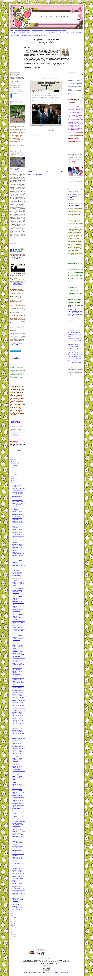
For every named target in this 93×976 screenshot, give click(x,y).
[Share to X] (50, 130)
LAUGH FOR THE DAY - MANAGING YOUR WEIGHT (18, 820)
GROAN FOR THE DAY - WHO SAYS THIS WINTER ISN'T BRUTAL (18, 537)
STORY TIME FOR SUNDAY (18, 736)
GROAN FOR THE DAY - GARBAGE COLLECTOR (17, 907)
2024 (12, 459)
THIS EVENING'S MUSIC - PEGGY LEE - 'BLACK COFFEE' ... (17, 485)
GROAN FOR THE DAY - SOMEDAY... (17, 579)
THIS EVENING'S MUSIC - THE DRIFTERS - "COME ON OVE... (18, 702)
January (14, 482)
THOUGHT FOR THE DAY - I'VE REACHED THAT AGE (18, 512)
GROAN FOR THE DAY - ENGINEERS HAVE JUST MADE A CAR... (17, 639)
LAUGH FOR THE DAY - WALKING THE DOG (17, 626)
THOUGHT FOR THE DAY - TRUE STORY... (17, 767)
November (14, 463)
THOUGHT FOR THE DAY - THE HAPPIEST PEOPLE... (18, 572)
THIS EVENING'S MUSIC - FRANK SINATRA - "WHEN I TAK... (18, 683)
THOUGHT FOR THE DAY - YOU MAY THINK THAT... (18, 530)
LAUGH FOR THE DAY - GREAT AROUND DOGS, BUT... (17, 863)
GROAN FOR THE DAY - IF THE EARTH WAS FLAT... (18, 773)
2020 (12, 919)
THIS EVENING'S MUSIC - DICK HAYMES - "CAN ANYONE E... (17, 720)
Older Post (63, 171)
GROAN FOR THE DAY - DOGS (18, 831)
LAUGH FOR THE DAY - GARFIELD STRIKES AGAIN (18, 587)
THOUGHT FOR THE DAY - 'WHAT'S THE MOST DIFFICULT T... (17, 847)
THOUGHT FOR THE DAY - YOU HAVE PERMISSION (17, 884)
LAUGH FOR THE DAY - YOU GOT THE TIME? (18, 763)
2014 (12, 931)
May (13, 474)
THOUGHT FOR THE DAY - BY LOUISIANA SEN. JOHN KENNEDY (18, 630)
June (13, 472)
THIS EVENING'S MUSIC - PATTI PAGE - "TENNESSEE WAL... (18, 665)
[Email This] (48, 130)
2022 (12, 915)
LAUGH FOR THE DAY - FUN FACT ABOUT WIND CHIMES (18, 843)
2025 (12, 457)
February (14, 480)
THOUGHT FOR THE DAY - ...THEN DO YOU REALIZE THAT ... (18, 805)
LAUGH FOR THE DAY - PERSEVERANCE (17, 526)
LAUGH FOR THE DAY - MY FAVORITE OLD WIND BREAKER (18, 687)
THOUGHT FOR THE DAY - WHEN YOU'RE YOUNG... (18, 691)
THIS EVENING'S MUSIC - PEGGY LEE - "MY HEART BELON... (18, 838)
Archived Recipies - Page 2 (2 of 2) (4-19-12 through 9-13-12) (49, 32)
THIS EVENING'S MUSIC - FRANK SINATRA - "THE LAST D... (17, 859)
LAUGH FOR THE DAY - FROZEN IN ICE (17, 668)
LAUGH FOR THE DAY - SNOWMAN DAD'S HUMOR (18, 650)
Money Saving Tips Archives (37, 30)
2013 (12, 932)
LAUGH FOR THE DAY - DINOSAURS (17, 880)
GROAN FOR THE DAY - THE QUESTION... (18, 812)
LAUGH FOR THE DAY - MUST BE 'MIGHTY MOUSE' (18, 489)
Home (12, 30)
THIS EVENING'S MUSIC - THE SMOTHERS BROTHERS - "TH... (18, 797)
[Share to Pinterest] (53, 130)
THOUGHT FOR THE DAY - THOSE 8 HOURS (17, 610)
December (14, 461)
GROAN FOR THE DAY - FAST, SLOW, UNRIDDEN (18, 734)
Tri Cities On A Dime (54, 16)
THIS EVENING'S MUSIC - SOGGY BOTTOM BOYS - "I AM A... (18, 647)
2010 (12, 938)
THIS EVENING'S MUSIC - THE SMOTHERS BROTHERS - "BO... (18, 740)
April (13, 476)
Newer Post (30, 171)
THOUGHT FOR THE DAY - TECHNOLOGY (17, 556)
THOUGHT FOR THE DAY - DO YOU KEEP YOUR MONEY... (18, 709)
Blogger (19, 450)
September (14, 467)
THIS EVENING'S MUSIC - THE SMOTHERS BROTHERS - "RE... (18, 622)
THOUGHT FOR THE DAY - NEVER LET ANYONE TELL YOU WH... (18, 786)
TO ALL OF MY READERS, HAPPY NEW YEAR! (17, 910)
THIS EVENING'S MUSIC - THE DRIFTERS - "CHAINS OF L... (18, 566)
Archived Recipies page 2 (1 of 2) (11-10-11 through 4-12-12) (23, 32)
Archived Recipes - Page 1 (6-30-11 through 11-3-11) (55, 30)
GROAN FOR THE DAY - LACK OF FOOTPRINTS (18, 890)
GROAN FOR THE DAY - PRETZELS (17, 518)
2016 (12, 927)
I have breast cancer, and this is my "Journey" (37, 35)
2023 (12, 913)
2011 (12, 936)
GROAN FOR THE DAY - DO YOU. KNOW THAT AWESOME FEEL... (17, 755)
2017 (12, 925)
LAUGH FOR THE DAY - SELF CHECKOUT (18, 801)
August (14, 469)
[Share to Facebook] (52, 130)
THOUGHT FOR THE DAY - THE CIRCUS (17, 903)
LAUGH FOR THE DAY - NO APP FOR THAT (17, 569)
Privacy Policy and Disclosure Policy (22, 30)
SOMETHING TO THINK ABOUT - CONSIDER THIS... (18, 497)
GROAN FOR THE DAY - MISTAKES (17, 660)
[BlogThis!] (49, 130)
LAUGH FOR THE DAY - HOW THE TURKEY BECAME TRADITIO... (18, 900)
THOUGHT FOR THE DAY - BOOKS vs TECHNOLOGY (18, 654)
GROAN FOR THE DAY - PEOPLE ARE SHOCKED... (18, 563)
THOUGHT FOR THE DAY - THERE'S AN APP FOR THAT (18, 867)
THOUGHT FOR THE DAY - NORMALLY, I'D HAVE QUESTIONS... (17, 592)
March (13, 478)
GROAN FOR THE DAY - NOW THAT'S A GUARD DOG (18, 698)
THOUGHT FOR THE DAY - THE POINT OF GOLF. (17, 727)
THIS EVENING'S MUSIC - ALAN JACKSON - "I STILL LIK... (18, 778)
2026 (12, 456)
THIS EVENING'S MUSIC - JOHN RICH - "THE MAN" (18, 877)
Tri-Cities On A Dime (13, 93)
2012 (12, 934)
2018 (12, 923)
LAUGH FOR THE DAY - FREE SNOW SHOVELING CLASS (18, 724)
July (13, 471)
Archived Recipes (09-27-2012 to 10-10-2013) (72, 32)
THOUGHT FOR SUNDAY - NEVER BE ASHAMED (17, 833)
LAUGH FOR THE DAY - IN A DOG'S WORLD (18, 508)
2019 (12, 921)
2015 (12, 929)
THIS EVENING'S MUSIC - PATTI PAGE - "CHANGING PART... (18, 583)
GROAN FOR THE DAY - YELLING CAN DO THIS (17, 500)
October (14, 465)
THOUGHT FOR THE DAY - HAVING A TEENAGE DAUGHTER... (17, 493)
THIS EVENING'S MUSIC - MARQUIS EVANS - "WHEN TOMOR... (18, 549)
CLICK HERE (14, 345)
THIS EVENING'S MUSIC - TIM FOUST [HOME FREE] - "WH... (18, 895)
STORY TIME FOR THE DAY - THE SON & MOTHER (18, 828)
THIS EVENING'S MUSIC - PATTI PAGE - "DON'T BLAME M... (17, 759)
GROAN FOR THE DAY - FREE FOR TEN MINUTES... (18, 678)
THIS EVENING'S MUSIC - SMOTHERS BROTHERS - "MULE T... (18, 523)
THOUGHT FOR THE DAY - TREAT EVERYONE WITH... (18, 747)
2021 (12, 917)
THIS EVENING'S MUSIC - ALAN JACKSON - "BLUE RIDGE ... (18, 603)
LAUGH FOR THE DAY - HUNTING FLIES (17, 744)
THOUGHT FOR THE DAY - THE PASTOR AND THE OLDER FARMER (17, 825)
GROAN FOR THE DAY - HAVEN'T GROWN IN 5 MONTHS (17, 618)
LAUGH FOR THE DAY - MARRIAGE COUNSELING (18, 553)
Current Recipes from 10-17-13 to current (19, 35)
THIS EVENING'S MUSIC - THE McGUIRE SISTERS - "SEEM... (18, 505)
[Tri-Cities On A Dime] (11, 97)
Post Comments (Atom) (37, 174)
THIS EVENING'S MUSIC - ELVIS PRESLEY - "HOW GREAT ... (17, 816)
